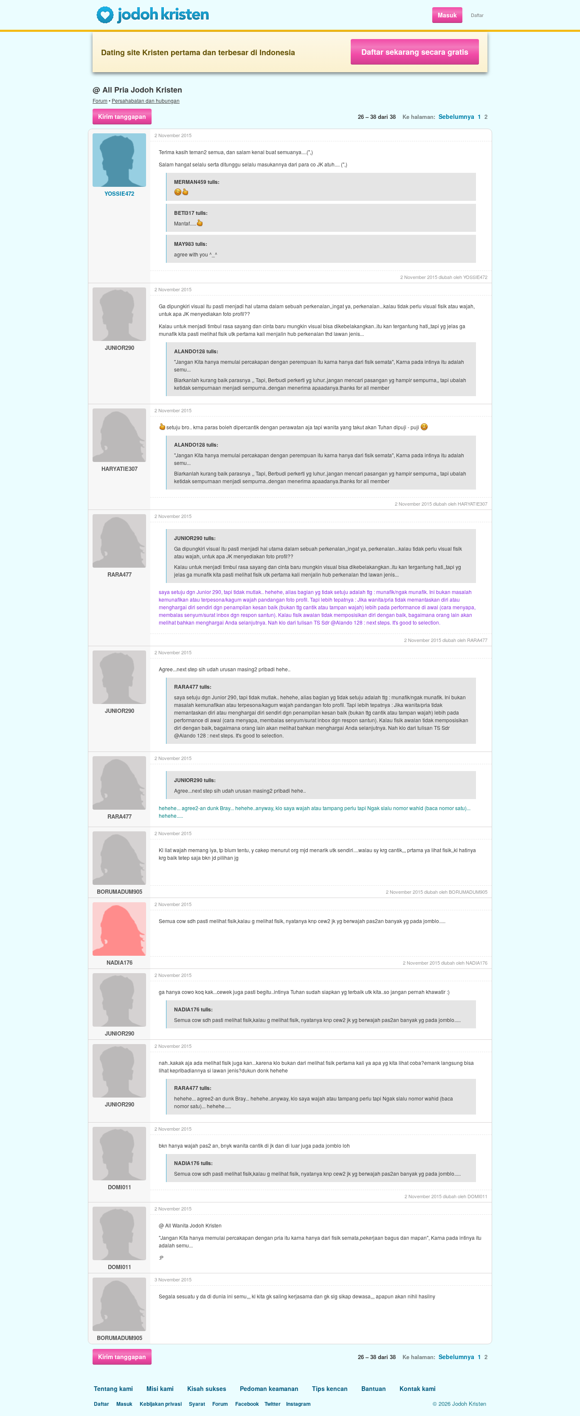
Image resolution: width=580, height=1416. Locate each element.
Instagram (298, 1404)
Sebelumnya (456, 116)
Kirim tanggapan (122, 116)
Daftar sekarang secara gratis (414, 51)
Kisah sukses (206, 1388)
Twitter (273, 1404)
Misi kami (160, 1388)
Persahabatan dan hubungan (146, 100)
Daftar (477, 14)
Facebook (247, 1404)
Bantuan (373, 1388)
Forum (100, 100)
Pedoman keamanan (269, 1388)
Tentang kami (113, 1388)
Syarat (197, 1404)
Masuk (447, 15)
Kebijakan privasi (161, 1404)
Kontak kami (418, 1388)
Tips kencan (330, 1388)
